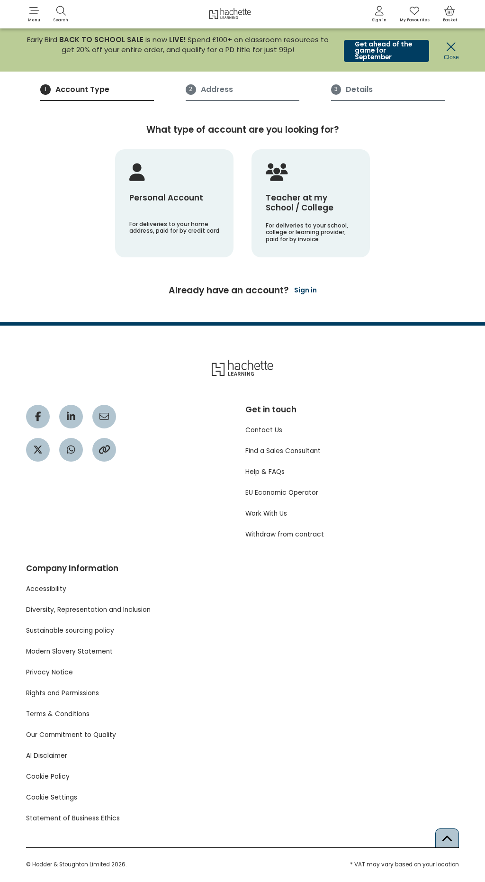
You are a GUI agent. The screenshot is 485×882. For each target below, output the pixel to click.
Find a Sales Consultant (283, 450)
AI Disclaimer (46, 755)
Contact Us (263, 430)
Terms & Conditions (58, 713)
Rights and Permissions (62, 693)
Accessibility (46, 588)
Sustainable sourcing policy (70, 630)
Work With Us (266, 513)
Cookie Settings (51, 797)
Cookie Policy (48, 776)
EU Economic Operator (281, 492)
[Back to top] (447, 837)
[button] (34, 14)
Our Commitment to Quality (71, 734)
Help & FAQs (265, 471)
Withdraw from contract (284, 534)
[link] (379, 14)
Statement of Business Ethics (73, 818)
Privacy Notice (49, 672)
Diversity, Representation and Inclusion (88, 609)
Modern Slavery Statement (69, 651)
